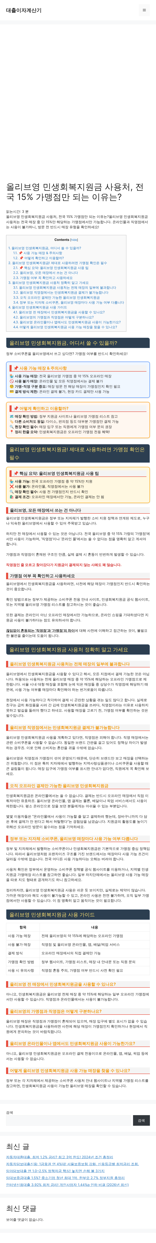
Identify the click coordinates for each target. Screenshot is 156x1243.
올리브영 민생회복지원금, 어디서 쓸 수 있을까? (44, 248)
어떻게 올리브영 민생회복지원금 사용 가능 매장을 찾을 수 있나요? (65, 327)
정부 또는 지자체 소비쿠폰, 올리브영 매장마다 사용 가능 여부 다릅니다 (68, 302)
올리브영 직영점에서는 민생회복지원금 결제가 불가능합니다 (60, 292)
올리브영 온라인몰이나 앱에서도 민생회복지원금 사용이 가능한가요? (67, 322)
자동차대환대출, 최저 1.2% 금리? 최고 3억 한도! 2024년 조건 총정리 (59, 1157)
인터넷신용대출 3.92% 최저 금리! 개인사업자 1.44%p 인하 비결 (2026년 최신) (67, 1185)
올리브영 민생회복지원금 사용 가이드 (37, 307)
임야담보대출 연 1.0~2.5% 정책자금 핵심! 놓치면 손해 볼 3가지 (55, 1171)
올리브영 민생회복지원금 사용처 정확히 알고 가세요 (48, 283)
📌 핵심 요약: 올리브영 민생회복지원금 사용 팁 (51, 268)
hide (74, 240)
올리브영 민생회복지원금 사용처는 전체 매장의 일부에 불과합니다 (64, 287)
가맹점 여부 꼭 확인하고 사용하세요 (43, 278)
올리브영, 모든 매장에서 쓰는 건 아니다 (45, 273)
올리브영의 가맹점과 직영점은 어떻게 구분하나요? (53, 317)
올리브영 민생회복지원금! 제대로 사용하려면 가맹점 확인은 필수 (57, 263)
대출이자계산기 (24, 10)
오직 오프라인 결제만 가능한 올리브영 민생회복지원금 (56, 297)
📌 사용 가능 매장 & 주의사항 (37, 253)
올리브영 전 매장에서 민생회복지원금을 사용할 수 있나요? (59, 312)
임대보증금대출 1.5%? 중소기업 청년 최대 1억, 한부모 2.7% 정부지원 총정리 (65, 1178)
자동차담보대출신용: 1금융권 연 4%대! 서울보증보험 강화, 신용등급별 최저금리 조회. (72, 1164)
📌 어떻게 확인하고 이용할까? (38, 258)
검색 (9, 1112)
